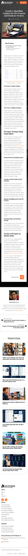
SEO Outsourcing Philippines (7, 510)
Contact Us (3, 496)
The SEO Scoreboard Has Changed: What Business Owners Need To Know (12, 469)
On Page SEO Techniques (6, 528)
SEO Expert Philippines (6, 506)
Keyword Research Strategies (7, 526)
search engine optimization (16, 253)
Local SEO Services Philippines (7, 512)
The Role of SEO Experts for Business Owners (13, 49)
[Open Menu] (17, 3)
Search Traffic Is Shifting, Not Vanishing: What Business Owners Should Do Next (13, 447)
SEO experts (7, 255)
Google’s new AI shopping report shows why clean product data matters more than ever (13, 358)
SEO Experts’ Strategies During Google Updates (13, 46)
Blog (2, 494)
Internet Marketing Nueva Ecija (7, 520)
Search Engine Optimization (7, 518)
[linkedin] (6, 499)
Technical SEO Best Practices (7, 530)
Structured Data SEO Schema (7, 531)
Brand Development (5, 514)
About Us (3, 492)
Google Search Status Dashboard (16, 81)
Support (15, 553)
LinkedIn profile (18, 310)
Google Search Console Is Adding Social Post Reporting (14, 402)
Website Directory (21, 553)
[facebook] (2, 499)
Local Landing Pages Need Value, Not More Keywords (13, 425)
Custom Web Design (5, 505)
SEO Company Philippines (6, 508)
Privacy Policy (10, 553)
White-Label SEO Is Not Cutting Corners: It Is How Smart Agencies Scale (14, 380)
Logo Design (3, 516)
